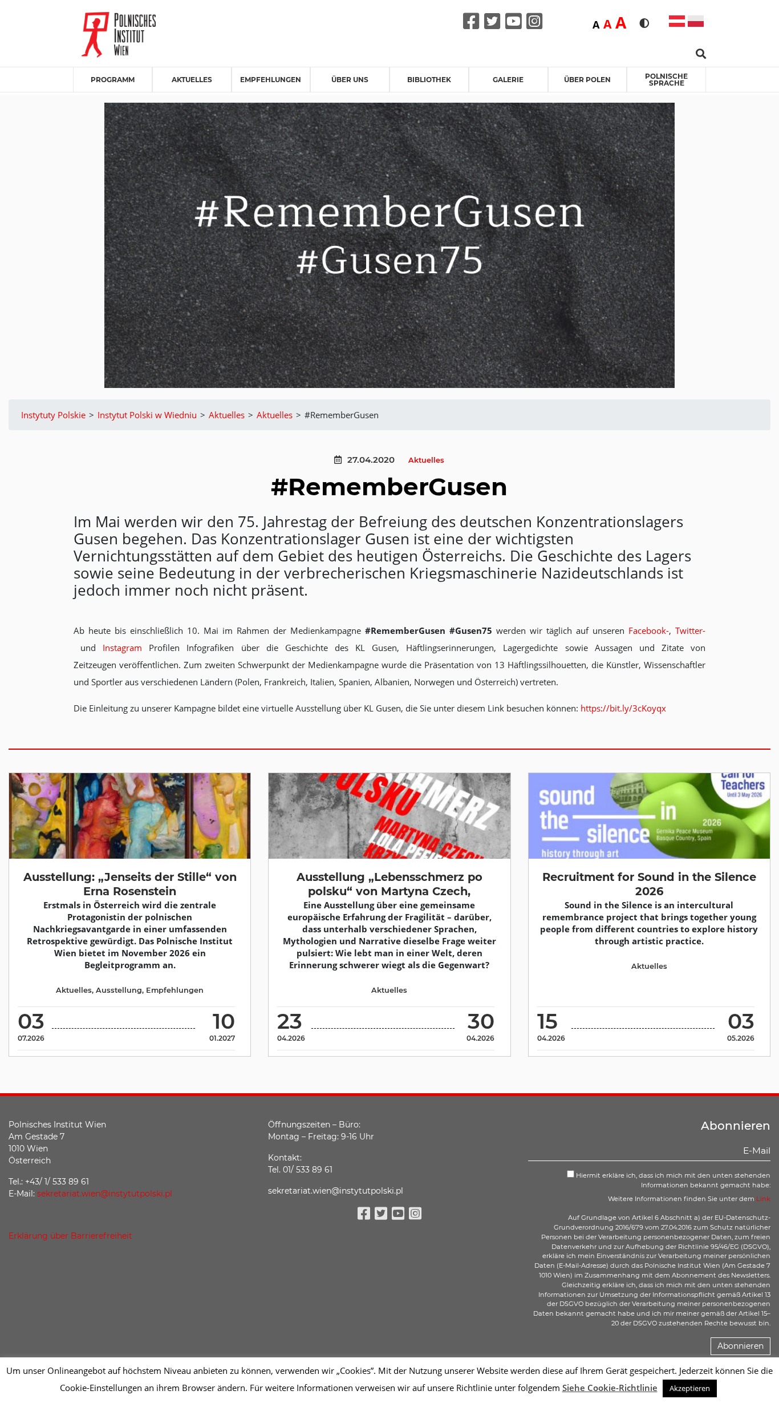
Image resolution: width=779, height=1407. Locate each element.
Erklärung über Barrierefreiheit (70, 1236)
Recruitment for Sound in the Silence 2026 (649, 884)
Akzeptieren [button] (690, 1388)
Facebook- (648, 630)
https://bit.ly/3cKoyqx (623, 708)
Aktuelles (192, 79)
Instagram (122, 647)
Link (763, 1199)
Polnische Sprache (666, 79)
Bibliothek (429, 79)
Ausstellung (119, 990)
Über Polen (587, 79)
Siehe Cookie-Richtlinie (610, 1387)
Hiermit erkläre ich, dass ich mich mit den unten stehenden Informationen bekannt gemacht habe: (672, 1180)
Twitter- (690, 630)
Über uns (349, 79)
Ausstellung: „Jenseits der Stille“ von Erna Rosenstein (130, 884)
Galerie (508, 79)
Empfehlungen (270, 79)
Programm (113, 79)
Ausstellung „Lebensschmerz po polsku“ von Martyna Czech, (389, 884)
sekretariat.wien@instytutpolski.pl (104, 1193)
